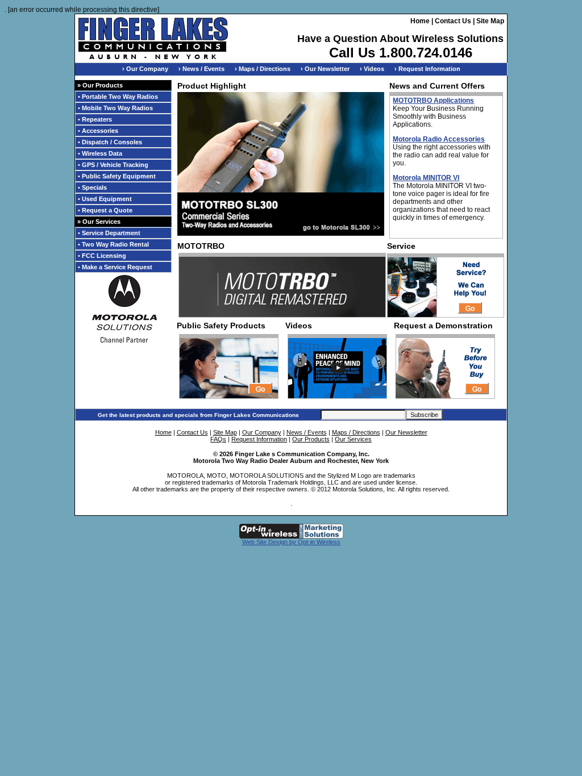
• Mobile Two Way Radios (115, 108)
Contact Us (453, 21)
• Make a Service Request (115, 267)
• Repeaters (95, 119)
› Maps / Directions (262, 68)
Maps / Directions (356, 432)
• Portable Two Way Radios (118, 96)
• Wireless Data (100, 153)
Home (420, 21)
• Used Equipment (105, 198)
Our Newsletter (406, 432)
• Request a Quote (105, 210)
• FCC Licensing (102, 255)
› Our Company (145, 68)
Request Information (259, 439)
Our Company (261, 432)
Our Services (353, 439)
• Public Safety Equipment (117, 176)
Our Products (311, 439)
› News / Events (201, 68)
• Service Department (109, 233)
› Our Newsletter (325, 68)
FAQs (218, 439)
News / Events (306, 432)
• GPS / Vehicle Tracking (113, 164)
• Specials (92, 187)
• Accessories (98, 130)
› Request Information (427, 68)
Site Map (490, 21)
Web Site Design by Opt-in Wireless (291, 542)
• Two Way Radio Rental (113, 244)
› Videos (372, 68)
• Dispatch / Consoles (110, 142)
